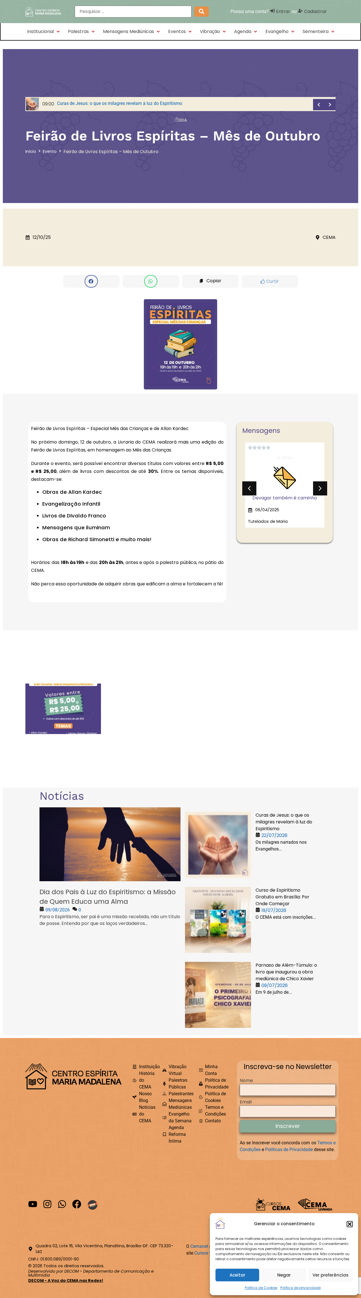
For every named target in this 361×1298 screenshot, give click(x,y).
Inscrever (288, 1126)
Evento (50, 151)
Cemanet (199, 1246)
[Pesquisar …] (133, 11)
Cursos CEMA (207, 1253)
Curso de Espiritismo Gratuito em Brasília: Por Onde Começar (282, 897)
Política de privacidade (300, 1287)
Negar (284, 1275)
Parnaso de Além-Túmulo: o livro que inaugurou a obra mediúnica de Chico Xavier (286, 972)
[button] (350, 1224)
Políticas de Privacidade (289, 1149)
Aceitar (237, 1275)
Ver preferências (330, 1275)
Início (30, 151)
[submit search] (201, 11)
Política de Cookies (261, 1287)
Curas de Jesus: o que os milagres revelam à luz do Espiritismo (284, 822)
